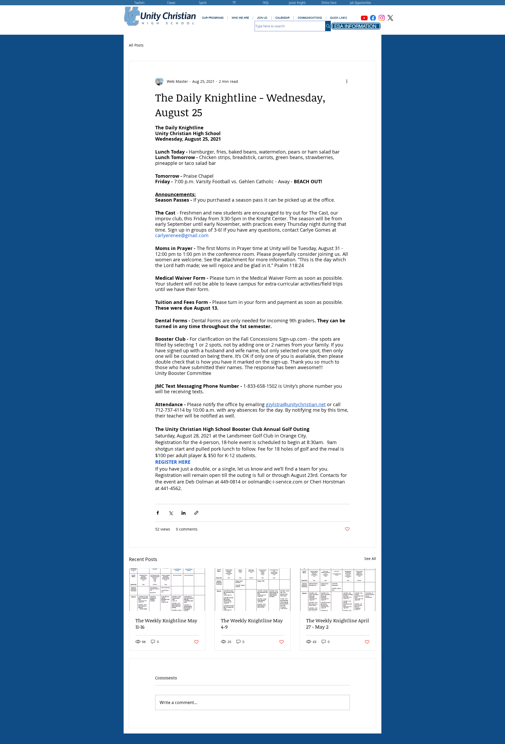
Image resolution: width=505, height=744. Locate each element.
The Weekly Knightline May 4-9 (252, 623)
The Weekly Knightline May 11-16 (166, 623)
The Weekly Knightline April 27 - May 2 (337, 623)
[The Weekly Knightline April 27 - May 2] (338, 589)
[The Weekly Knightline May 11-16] (167, 589)
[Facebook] (373, 18)
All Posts (136, 45)
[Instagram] (382, 18)
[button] (310, 18)
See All (370, 558)
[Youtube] (364, 18)
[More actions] (347, 81)
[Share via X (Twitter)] (170, 512)
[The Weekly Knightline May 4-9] (253, 589)
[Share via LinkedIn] (183, 512)
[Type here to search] (328, 26)
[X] (390, 18)
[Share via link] (196, 512)
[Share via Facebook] (157, 512)
